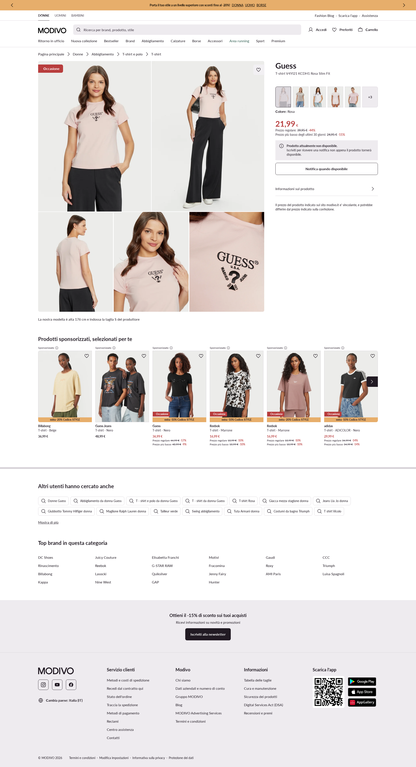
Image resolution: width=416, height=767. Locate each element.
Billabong (45, 574)
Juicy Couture (105, 557)
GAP (155, 582)
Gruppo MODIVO (189, 696)
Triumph (329, 566)
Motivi (214, 557)
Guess (285, 65)
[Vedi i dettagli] (372, 189)
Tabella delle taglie (257, 680)
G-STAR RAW (162, 566)
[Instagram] (43, 685)
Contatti (113, 738)
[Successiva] (404, 5)
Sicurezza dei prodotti (260, 696)
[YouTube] (57, 685)
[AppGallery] (362, 702)
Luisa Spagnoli (333, 574)
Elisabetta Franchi (165, 557)
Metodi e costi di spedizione (128, 680)
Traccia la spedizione (122, 705)
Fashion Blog (324, 15)
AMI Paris (273, 574)
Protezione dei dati (181, 758)
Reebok (100, 566)
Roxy (269, 566)
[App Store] (362, 692)
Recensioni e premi (258, 713)
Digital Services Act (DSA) (263, 705)
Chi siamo (183, 680)
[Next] (372, 381)
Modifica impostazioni (113, 758)
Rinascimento (48, 566)
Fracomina (217, 566)
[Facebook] (71, 685)
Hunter (214, 582)
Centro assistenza (120, 729)
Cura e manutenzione (260, 688)
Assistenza (370, 15)
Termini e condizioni (191, 721)
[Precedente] (12, 5)
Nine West (103, 582)
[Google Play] (362, 681)
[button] (94, 136)
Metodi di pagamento (123, 713)
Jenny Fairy (217, 574)
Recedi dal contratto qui (125, 688)
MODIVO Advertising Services (199, 713)
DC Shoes (45, 557)
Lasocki (100, 574)
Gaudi (270, 557)
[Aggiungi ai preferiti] (259, 70)
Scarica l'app (348, 15)
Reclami (113, 721)
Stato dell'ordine (119, 696)
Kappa (43, 582)
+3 (370, 97)
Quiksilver (159, 574)
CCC (326, 557)
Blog (179, 705)
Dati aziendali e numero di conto (200, 688)
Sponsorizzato (46, 347)
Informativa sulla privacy (148, 758)
